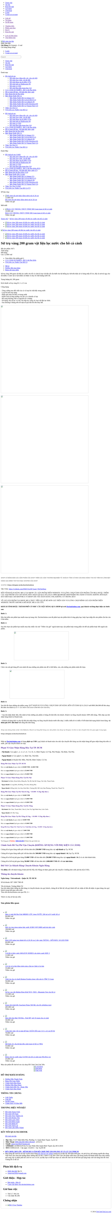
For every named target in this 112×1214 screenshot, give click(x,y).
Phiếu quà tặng (10, 28)
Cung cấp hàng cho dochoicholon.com (21, 1184)
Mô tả (7, 266)
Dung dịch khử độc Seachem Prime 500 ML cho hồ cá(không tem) (28, 1005)
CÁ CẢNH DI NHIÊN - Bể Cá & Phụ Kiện (20, 90)
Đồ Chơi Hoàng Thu (12, 1118)
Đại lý (7, 30)
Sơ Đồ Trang (9, 1101)
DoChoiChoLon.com (103, 1212)
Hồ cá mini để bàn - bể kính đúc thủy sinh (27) (21, 170)
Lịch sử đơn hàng (11, 36)
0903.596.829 (30, 1142)
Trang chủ (8, 3)
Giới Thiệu (9, 1097)
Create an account (11, 14)
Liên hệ (7, 18)
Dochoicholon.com (73, 606)
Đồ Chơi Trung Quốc (12, 1112)
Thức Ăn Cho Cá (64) (13, 186)
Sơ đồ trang (9, 22)
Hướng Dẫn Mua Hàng (13, 1085)
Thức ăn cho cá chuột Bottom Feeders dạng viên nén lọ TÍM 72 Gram (29, 979)
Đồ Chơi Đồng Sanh (12, 1122)
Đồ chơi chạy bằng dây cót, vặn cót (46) (23, 78)
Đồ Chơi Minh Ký (11, 1124)
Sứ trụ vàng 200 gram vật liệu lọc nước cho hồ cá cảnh (28, 219)
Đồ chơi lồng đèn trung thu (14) (21, 88)
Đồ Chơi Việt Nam (11, 1114)
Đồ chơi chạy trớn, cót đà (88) (20, 80)
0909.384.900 (20, 841)
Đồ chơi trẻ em (10, 76)
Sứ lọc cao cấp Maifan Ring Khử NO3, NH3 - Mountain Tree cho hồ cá (30, 992)
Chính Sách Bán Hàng (13, 1083)
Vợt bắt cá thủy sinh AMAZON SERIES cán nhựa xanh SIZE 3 (27, 953)
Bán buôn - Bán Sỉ (14, 1182)
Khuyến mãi (9, 7)
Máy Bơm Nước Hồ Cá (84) (15, 174)
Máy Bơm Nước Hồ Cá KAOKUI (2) (23, 100)
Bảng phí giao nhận (12, 270)
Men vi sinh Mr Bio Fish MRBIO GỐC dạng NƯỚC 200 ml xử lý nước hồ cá (32, 914)
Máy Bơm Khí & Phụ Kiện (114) (16, 172)
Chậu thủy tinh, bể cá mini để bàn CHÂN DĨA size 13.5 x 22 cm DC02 (30, 1031)
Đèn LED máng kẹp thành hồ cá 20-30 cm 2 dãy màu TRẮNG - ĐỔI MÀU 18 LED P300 (36, 940)
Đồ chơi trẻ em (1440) (13, 155)
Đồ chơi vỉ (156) (15, 86)
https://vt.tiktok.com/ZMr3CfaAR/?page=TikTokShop (27, 589)
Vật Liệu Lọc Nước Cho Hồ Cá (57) (18, 188)
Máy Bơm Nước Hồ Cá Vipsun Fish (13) (24, 106)
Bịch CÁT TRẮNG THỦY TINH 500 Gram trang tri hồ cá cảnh (27, 213)
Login (7, 13)
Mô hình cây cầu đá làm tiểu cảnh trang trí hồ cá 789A (24, 1044)
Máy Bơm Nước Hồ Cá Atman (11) (22, 98)
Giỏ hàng (8, 9)
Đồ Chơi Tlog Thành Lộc (14, 1116)
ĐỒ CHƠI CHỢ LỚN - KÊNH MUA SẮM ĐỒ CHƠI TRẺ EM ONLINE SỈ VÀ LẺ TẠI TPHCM (42, 1151)
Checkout (8, 11)
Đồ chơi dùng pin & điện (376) (20, 82)
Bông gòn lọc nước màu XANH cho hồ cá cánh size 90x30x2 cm (28, 1057)
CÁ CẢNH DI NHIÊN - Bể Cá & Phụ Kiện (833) (22, 168)
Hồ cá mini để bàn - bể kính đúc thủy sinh (19, 92)
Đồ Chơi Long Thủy (12, 1120)
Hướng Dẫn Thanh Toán (13, 1079)
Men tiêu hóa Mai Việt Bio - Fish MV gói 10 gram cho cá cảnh (27, 1018)
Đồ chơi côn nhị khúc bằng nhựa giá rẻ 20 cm (21, 200)
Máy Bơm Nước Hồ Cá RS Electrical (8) (24, 104)
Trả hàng (8, 20)
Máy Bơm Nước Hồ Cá (13, 96)
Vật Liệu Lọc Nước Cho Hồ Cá (16, 110)
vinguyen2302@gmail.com (20, 1144)
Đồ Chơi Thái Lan (11, 1126)
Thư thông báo (10, 38)
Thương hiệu (9, 26)
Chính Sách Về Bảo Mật (13, 1103)
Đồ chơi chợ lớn (10, 1136)
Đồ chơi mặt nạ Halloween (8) (20, 84)
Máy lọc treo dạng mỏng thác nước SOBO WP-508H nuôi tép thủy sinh (30, 927)
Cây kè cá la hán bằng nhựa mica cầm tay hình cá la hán (24, 966)
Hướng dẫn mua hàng (12, 268)
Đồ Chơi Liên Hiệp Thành (14, 1128)
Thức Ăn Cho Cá (11, 108)
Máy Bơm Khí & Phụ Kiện (14, 94)
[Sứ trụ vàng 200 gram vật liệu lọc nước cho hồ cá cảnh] (20, 230)
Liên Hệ (8, 1099)
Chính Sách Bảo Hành (13, 1089)
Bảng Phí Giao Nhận (12, 1081)
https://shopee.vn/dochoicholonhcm (13, 734)
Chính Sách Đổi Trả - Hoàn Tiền (16, 1087)
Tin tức (7, 5)
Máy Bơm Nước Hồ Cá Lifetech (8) (22, 102)
